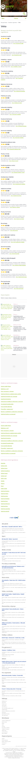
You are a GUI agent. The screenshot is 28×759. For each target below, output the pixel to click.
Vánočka (3, 463)
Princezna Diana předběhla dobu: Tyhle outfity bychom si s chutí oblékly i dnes (19, 329)
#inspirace (4, 650)
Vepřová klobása (5, 498)
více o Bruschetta (14, 230)
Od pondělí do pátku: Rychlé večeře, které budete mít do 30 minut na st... (14, 627)
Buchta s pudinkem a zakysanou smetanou (12, 411)
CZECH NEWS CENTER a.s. (14, 748)
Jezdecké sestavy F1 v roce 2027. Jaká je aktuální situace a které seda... (14, 588)
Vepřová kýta (4, 506)
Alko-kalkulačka (5, 580)
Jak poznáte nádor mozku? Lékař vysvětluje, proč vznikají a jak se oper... (13, 665)
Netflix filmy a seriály (19, 637)
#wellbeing (9, 650)
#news (14, 650)
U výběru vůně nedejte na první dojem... (9, 569)
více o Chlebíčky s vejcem (16, 66)
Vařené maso (4, 473)
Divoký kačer (12, 637)
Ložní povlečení (5, 731)
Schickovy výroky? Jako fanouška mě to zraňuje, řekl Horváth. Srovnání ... (13, 546)
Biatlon (10, 539)
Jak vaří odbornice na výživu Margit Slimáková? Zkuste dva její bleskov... (13, 629)
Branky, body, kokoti (11, 688)
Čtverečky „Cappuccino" (7, 409)
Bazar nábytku (4, 733)
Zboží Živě (4, 702)
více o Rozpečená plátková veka (14, 149)
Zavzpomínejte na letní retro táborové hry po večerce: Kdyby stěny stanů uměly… (19, 308)
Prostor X (4, 688)
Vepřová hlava (4, 493)
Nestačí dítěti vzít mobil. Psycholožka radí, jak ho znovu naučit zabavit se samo (19, 339)
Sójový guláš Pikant (6, 386)
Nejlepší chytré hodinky (7, 594)
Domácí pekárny (16, 622)
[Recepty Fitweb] (7, 7)
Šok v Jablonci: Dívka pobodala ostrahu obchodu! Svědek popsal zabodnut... (13, 559)
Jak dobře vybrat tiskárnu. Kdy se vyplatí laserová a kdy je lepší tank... (13, 603)
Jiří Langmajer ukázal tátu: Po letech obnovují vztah (11, 560)
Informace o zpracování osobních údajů (12, 754)
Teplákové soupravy (5, 729)
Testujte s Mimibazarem (6, 720)
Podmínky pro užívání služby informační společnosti (13, 753)
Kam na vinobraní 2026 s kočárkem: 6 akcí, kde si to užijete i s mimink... (13, 574)
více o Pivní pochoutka (18, 288)
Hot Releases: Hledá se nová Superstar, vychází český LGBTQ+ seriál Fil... (14, 653)
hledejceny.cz (4, 701)
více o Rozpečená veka (16, 55)
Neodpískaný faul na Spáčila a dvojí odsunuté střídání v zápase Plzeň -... (13, 694)
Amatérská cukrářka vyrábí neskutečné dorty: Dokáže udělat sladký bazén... (13, 632)
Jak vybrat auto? (5, 715)
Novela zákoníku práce (15, 609)
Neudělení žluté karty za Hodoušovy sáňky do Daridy (11, 695)
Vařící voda (4, 478)
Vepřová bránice (5, 491)
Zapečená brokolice (6, 399)
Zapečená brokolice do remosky (9, 396)
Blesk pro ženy (17, 324)
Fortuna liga (18, 688)
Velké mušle (4, 488)
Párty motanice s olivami (7, 391)
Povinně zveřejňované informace (14, 757)
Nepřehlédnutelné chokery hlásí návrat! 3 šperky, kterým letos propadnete (19, 318)
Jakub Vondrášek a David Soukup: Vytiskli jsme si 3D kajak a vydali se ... (13, 640)
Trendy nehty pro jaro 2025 (14, 552)
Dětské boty (4, 730)
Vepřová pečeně (5, 511)
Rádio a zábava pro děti (6, 741)
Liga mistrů (15, 539)
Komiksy (15, 675)
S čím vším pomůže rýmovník (9, 663)
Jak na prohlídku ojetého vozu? (7, 708)
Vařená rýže (4, 466)
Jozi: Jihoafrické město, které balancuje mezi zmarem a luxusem (13, 642)
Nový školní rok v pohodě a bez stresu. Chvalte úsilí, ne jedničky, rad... (14, 572)
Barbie (3, 723)
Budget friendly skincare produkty (8, 654)
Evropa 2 (3, 744)
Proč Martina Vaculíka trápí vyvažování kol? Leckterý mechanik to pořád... (14, 586)
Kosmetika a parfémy (6, 727)
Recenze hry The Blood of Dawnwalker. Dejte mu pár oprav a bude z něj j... (14, 683)
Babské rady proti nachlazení (20, 661)
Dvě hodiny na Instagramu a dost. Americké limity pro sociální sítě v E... (14, 600)
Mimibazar (16, 345)
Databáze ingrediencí (12, 22)
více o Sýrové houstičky (14, 253)
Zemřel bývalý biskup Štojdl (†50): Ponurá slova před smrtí (12, 528)
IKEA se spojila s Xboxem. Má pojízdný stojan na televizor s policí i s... (14, 598)
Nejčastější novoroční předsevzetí (9, 566)
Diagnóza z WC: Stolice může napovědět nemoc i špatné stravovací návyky (12, 668)
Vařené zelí (3, 476)
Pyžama (3, 726)
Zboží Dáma (4, 705)
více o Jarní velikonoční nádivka (17, 242)
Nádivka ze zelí (5, 389)
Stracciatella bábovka (6, 406)
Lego (3, 724)
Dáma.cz (15, 304)
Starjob (3, 738)
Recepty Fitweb (4, 22)
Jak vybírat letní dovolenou (7, 567)
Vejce (2, 486)
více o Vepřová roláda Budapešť (19, 265)
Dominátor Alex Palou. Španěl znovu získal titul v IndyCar (12, 583)
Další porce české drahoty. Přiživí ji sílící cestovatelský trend (13, 617)
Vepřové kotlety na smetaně (8, 414)
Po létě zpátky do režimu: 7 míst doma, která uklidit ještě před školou (20, 349)
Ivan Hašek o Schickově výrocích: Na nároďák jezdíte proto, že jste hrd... (13, 691)
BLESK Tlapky (5, 637)
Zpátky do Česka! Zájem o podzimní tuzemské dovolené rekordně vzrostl (14, 644)
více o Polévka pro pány (17, 103)
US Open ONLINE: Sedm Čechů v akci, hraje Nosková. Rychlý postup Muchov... (13, 542)
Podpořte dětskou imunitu (7, 661)
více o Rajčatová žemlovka (19, 91)
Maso (3, 18)
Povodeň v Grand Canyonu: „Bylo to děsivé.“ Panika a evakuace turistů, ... (13, 556)
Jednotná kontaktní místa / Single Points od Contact (13, 756)
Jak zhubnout (5, 552)
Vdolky (2, 481)
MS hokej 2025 (5, 539)
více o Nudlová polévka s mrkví (17, 172)
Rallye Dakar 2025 (14, 580)
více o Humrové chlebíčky (18, 137)
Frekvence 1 (4, 742)
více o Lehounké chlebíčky (15, 114)
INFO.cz (20, 526)
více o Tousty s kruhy (13, 161)
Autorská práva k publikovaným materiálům (14, 752)
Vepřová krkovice (5, 503)
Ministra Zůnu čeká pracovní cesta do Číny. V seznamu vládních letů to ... (13, 533)
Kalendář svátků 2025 (13, 526)
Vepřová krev (4, 501)
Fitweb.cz (24, 2)
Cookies (21, 754)
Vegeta (2, 483)
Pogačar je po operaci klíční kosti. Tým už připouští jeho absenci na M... (13, 544)
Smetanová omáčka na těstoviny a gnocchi (12, 401)
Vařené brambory (5, 471)
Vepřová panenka (5, 508)
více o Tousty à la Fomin (19, 219)
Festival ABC (20, 675)
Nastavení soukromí (9, 755)
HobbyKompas (4, 709)
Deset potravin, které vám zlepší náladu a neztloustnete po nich (13, 669)
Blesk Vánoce (5, 526)
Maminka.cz (16, 335)
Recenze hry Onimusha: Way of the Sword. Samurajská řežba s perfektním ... (13, 678)
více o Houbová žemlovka (21, 126)
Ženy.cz (15, 314)
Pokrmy (16, 18)
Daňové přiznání (5, 609)
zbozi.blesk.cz (4, 706)
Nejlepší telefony (16, 594)
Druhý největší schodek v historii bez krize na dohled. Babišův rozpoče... (13, 613)
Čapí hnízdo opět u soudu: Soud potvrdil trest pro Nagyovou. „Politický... (13, 531)
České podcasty (5, 740)
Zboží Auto (4, 712)
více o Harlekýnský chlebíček (19, 184)
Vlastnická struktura (17, 755)
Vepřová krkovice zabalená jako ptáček (11, 394)
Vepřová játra (4, 496)
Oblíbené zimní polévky (7, 622)
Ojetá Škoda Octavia (5, 713)
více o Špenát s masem (15, 207)
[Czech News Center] (16, 517)
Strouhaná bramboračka (7, 404)
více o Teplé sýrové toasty (21, 277)
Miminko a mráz (20, 566)
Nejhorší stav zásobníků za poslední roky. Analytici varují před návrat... (13, 615)
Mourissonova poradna (7, 675)
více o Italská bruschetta (16, 195)
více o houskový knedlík (18, 43)
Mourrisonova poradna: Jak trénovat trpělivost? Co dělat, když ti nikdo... (13, 680)
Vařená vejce (4, 468)
